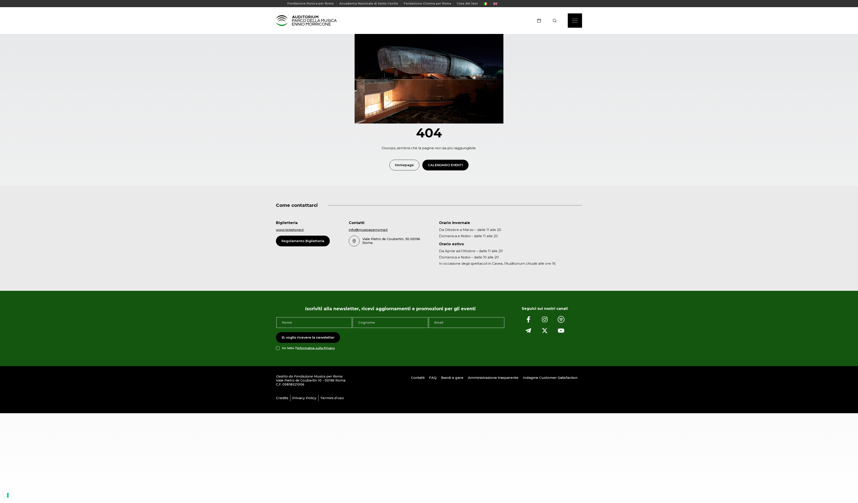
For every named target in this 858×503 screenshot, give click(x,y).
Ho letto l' (308, 348)
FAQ (433, 377)
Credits (282, 398)
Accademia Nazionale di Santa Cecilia (368, 3)
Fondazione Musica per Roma (310, 3)
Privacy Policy (304, 398)
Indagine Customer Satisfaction (550, 377)
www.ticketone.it (290, 230)
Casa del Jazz (467, 3)
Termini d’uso (332, 398)
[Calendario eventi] (540, 20)
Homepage (404, 165)
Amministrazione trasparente (493, 377)
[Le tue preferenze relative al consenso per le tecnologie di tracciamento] (8, 495)
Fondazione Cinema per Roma (427, 3)
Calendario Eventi (445, 165)
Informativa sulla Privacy (316, 348)
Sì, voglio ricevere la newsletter (308, 337)
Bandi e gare (452, 377)
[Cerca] (556, 20)
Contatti (418, 377)
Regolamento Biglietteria (303, 241)
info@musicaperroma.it (368, 230)
